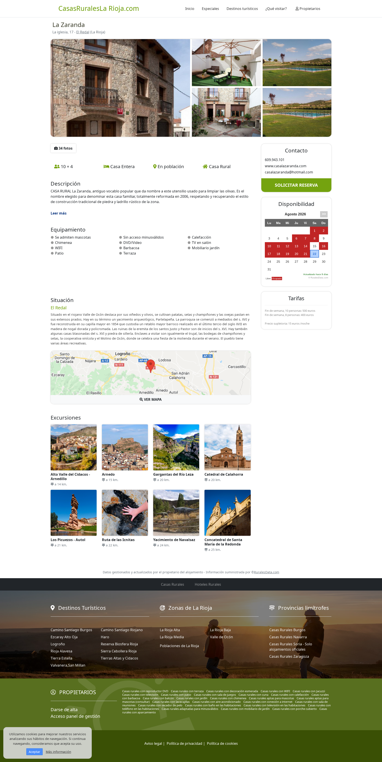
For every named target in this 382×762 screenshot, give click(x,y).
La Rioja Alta (170, 629)
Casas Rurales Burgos (287, 629)
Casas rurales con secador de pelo (160, 705)
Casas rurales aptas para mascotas (271, 698)
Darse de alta (64, 710)
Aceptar (34, 752)
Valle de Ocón (221, 637)
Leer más (59, 213)
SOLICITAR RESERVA (296, 185)
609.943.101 (275, 159)
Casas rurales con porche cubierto (294, 709)
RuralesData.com (266, 572)
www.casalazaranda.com (285, 165)
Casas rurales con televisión (140, 695)
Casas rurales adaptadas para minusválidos (190, 709)
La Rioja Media (172, 637)
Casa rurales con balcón (158, 698)
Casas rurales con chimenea (228, 698)
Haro (105, 637)
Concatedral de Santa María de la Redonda (223, 542)
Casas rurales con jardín (191, 698)
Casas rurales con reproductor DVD (145, 691)
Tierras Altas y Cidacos (119, 658)
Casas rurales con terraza (187, 691)
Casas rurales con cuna (253, 695)
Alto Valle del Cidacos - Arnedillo (70, 476)
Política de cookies (222, 743)
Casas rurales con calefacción (290, 695)
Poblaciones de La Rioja (179, 645)
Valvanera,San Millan (68, 665)
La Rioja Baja (220, 629)
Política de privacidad (184, 743)
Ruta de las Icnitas (118, 539)
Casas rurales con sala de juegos (215, 695)
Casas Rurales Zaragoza (289, 656)
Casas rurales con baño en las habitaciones (213, 705)
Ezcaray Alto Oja (64, 637)
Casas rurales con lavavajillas (171, 702)
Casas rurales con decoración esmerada (232, 691)
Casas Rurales (172, 584)
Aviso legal (153, 743)
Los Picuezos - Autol (68, 539)
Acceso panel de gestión (75, 716)
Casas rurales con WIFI (275, 691)
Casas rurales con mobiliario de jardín (245, 709)
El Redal (82, 32)
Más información (58, 752)
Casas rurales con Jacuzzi (309, 691)
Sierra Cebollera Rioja (119, 651)
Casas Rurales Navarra (288, 637)
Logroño (58, 644)
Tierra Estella (61, 658)
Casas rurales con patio (176, 695)
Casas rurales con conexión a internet (267, 702)
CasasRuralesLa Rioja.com (98, 8)
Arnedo (108, 474)
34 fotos (65, 148)
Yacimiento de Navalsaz (174, 539)
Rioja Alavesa (61, 651)
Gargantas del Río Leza (173, 474)
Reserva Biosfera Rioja (119, 644)
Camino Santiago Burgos (71, 629)
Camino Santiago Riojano (122, 629)
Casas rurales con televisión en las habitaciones (274, 705)
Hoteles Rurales (208, 584)
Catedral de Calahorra (223, 474)
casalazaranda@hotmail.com (289, 172)
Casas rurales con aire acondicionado (216, 702)
